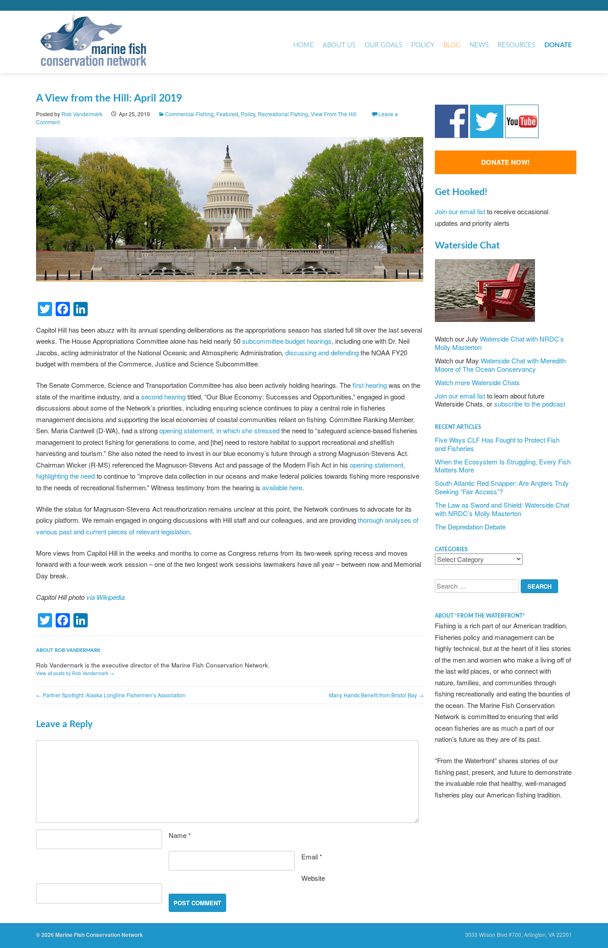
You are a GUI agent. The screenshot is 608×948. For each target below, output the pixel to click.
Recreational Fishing (283, 114)
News (479, 45)
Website (313, 878)
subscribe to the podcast (529, 403)
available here (282, 487)
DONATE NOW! (505, 162)
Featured (227, 114)
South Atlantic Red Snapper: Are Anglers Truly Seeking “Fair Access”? (502, 487)
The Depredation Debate (470, 526)
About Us (339, 45)
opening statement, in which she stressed (219, 430)
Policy (422, 45)
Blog (452, 45)
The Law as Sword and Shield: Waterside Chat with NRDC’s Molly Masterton (502, 509)
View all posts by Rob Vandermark (75, 673)
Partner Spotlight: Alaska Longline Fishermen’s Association (111, 695)
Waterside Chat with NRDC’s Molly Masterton (499, 343)
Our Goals (383, 45)
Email (311, 856)
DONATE (558, 45)
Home (303, 45)
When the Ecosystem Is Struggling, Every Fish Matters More (503, 466)
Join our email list (460, 211)
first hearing (370, 385)
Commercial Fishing (189, 114)
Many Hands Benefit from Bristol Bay (376, 695)
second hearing (163, 396)
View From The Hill (334, 114)
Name (180, 835)
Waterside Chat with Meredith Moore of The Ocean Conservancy (500, 365)
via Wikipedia (105, 597)
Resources (516, 45)
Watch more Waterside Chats (477, 382)
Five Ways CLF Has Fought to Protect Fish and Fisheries (497, 444)
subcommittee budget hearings (287, 341)
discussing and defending (322, 352)
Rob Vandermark (81, 114)
